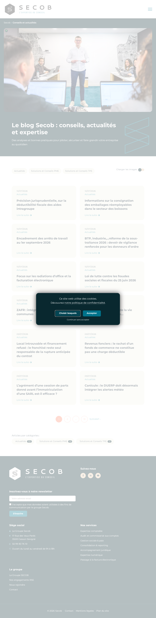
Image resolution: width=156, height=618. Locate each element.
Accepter (92, 313)
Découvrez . (78, 303)
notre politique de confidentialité (84, 303)
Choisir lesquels (67, 313)
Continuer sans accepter (78, 320)
